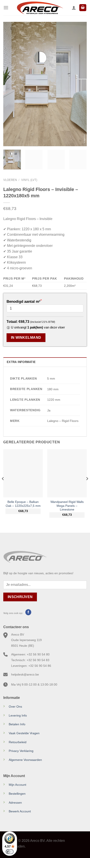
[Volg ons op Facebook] (28, 612)
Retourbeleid (17, 742)
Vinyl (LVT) (29, 180)
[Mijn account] (74, 7)
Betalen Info (17, 724)
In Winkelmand (26, 337)
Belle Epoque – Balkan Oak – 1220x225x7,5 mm (23, 503)
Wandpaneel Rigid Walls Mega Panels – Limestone (67, 505)
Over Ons (15, 706)
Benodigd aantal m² (23, 301)
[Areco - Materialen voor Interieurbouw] (40, 7)
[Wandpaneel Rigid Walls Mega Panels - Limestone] (67, 473)
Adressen (15, 802)
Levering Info (18, 715)
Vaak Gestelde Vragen (24, 733)
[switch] (10, 851)
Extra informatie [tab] (21, 362)
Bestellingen (17, 793)
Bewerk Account (20, 811)
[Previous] (10, 84)
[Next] (79, 84)
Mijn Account (17, 784)
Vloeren (10, 180)
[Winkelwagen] (82, 7)
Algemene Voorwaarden (25, 760)
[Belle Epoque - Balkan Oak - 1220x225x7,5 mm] (23, 473)
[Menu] (6, 7)
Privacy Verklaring (21, 751)
